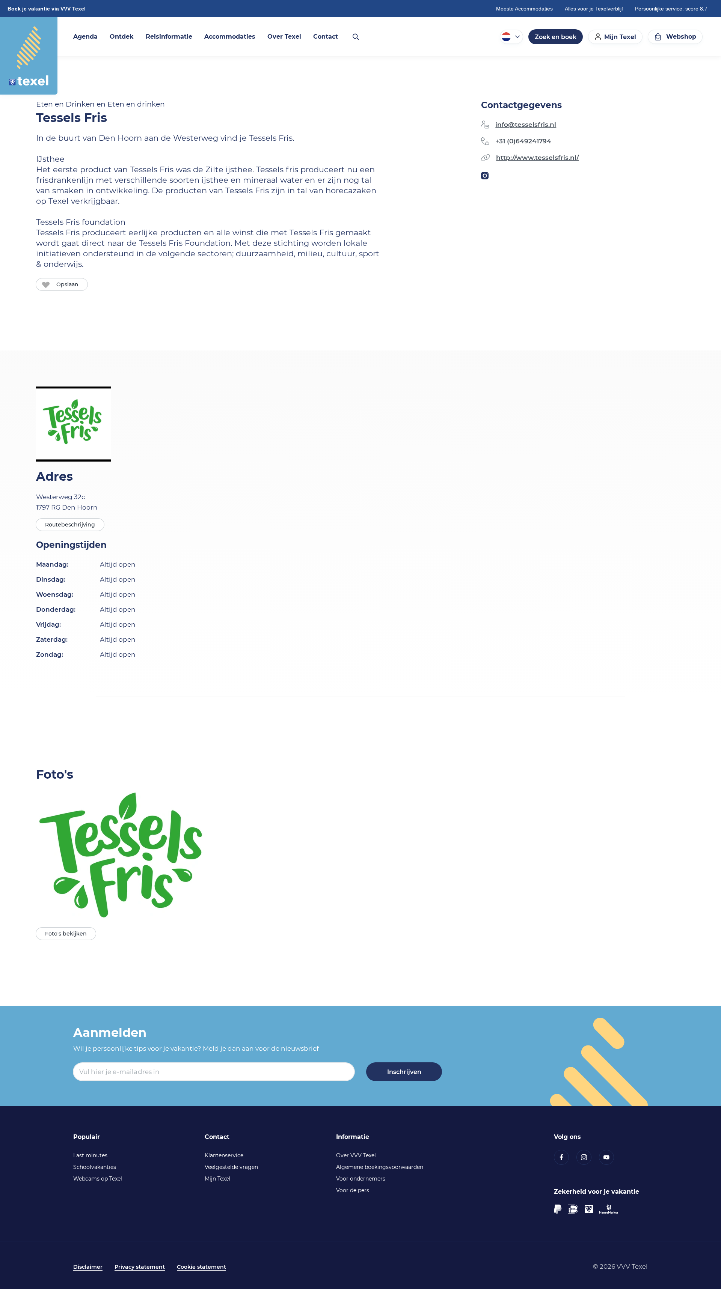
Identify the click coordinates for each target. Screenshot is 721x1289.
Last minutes (90, 1155)
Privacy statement (140, 1266)
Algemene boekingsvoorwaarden (379, 1167)
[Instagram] (587, 1157)
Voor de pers (352, 1190)
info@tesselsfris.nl (525, 124)
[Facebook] (565, 1157)
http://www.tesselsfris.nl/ (537, 157)
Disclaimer (88, 1266)
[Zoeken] (355, 37)
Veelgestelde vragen (231, 1167)
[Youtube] (610, 1157)
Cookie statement (201, 1266)
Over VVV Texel (356, 1155)
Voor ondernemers (360, 1178)
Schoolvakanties (94, 1167)
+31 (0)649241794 (523, 141)
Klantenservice (224, 1155)
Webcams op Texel (97, 1178)
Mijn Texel (217, 1178)
